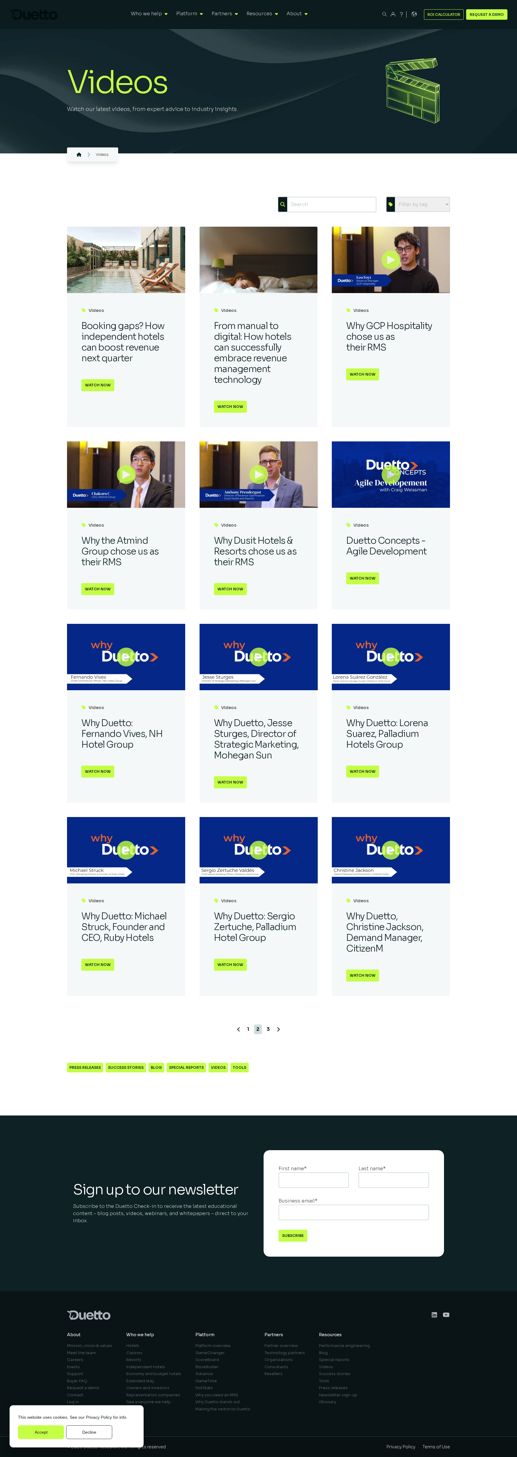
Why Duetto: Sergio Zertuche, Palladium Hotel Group (255, 927)
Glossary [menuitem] (327, 1401)
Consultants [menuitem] (276, 1366)
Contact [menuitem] (75, 1394)
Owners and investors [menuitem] (147, 1387)
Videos (96, 310)
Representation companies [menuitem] (153, 1394)
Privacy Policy (99, 1417)
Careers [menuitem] (75, 1359)
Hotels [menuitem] (132, 1345)
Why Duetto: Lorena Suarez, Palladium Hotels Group (387, 733)
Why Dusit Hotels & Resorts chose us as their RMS (255, 551)
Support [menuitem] (75, 1373)
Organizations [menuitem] (278, 1359)
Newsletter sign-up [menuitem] (338, 1394)
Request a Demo (487, 14)
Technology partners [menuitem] (284, 1352)
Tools (239, 1067)
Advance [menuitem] (204, 1373)
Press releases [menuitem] (333, 1387)
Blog (156, 1067)
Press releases (85, 1067)
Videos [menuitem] (326, 1366)
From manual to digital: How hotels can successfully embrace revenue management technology (252, 352)
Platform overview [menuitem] (213, 1345)
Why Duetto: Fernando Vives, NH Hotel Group (121, 733)
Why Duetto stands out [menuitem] (217, 1401)
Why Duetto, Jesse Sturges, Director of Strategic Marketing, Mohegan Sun (256, 739)
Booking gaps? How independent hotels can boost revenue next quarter (123, 342)
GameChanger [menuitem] (210, 1352)
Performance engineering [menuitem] (344, 1345)
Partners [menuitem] (273, 1334)
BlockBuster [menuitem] (206, 1366)
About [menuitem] (73, 1334)
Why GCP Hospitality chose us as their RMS (389, 336)
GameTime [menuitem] (206, 1380)
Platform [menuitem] (205, 1334)
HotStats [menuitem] (204, 1387)
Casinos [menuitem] (134, 1352)
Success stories (126, 1067)
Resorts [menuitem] (133, 1359)
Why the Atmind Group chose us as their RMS (120, 551)
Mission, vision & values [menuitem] (89, 1345)
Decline (89, 1432)
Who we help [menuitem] (140, 1334)
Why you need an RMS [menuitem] (216, 1394)
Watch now (98, 385)
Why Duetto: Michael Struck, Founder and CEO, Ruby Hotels (124, 927)
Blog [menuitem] (323, 1352)
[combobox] (331, 204)
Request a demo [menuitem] (83, 1387)
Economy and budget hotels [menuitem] (153, 1373)
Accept (41, 1432)
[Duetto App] (393, 14)
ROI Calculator (444, 14)
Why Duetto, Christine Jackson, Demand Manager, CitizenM (384, 932)
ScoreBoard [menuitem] (207, 1359)
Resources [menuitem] (330, 1334)
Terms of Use (436, 1447)
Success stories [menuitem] (334, 1373)
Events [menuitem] (73, 1366)
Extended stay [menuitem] (140, 1380)
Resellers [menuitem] (273, 1373)
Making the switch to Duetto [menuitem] (222, 1409)
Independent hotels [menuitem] (145, 1366)
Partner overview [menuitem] (281, 1345)
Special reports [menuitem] (334, 1359)
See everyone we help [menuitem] (148, 1401)
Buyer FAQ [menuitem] (77, 1380)
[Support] (401, 14)
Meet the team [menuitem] (81, 1352)
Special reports (186, 1067)
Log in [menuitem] (73, 1401)
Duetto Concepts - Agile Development (386, 546)
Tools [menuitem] (324, 1380)
